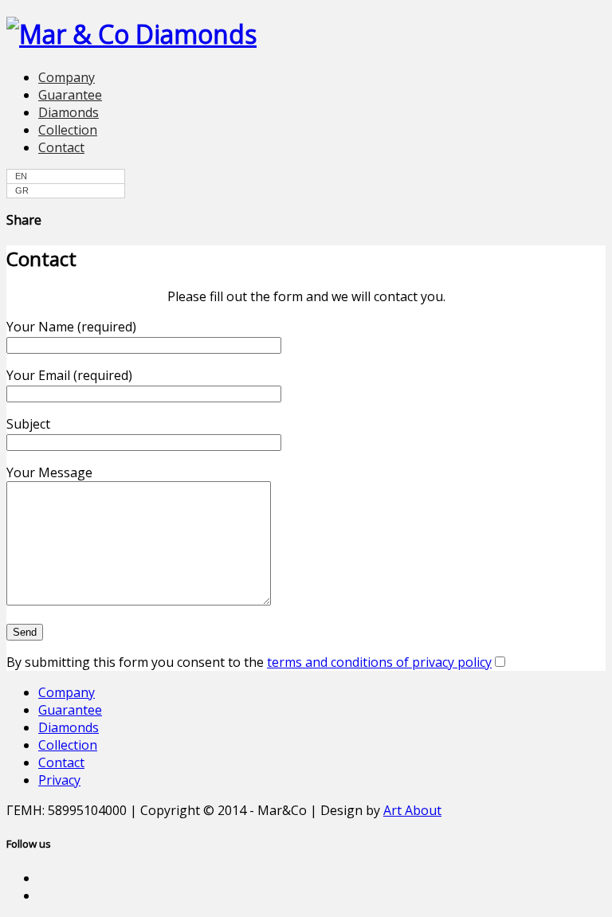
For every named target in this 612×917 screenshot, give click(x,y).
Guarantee (70, 95)
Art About (412, 810)
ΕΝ (21, 176)
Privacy (59, 780)
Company (66, 77)
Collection (67, 130)
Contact (61, 147)
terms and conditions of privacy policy (379, 662)
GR (22, 190)
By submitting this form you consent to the (249, 662)
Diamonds (68, 112)
